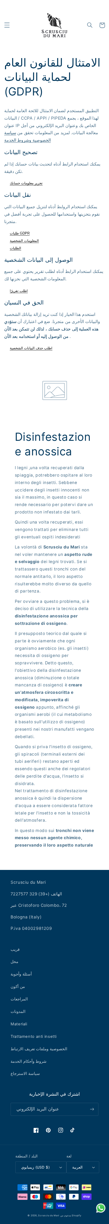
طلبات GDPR (20, 233)
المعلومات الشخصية (24, 241)
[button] (7, 25)
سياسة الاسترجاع (25, 1073)
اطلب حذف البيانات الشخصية (31, 348)
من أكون (18, 986)
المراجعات (19, 999)
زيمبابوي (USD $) (35, 1167)
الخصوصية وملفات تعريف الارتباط (39, 1049)
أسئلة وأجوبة (21, 974)
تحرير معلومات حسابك (26, 183)
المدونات (18, 1011)
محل (14, 961)
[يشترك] (92, 1109)
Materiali (19, 1024)
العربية (77, 1167)
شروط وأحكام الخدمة (29, 1061)
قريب (15, 949)
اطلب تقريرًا (19, 291)
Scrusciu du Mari (48, 1215)
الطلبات (15, 248)
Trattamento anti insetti (34, 1036)
